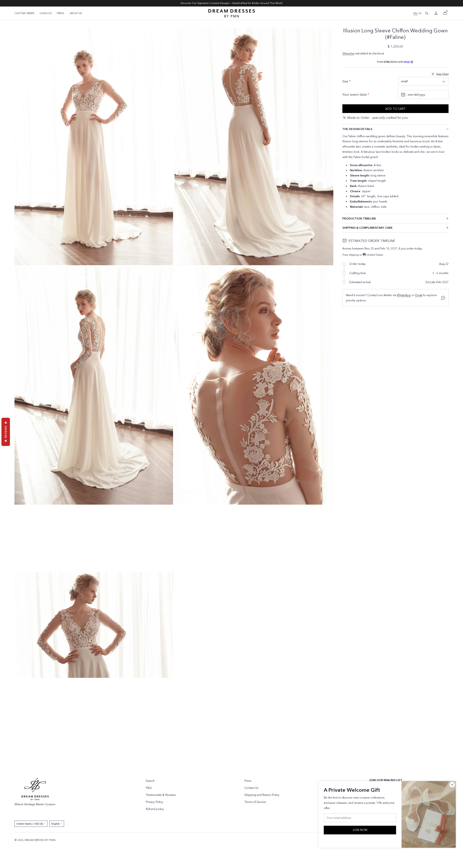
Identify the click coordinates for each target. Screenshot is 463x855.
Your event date (355, 95)
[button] (426, 13)
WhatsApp (404, 295)
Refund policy (155, 809)
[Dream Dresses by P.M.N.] (231, 13)
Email (418, 295)
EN (416, 13)
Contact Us (251, 788)
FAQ (149, 788)
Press (247, 780)
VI (420, 13)
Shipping (348, 53)
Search (150, 780)
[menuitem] (24, 13)
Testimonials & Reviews (161, 795)
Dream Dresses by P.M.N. (40, 840)
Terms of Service (255, 802)
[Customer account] (435, 13)
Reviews (6, 432)
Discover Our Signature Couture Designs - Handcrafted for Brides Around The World (231, 3)
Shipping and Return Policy (261, 795)
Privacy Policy (154, 802)
